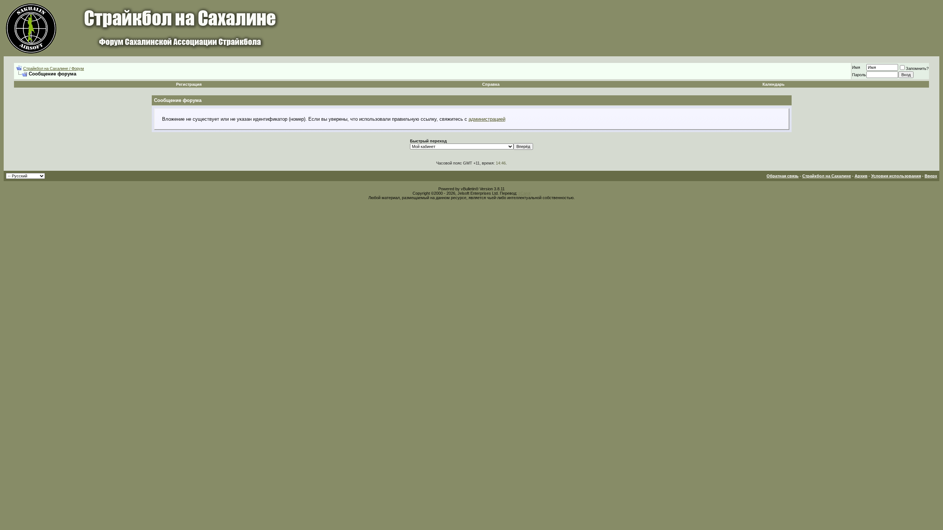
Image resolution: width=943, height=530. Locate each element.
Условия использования (896, 176)
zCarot (524, 193)
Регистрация (188, 84)
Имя (856, 67)
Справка (490, 84)
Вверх (931, 176)
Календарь (774, 84)
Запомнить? (917, 68)
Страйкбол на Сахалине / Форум (53, 68)
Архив (861, 176)
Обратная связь (783, 176)
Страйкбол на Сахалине (826, 176)
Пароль (859, 75)
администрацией (487, 119)
